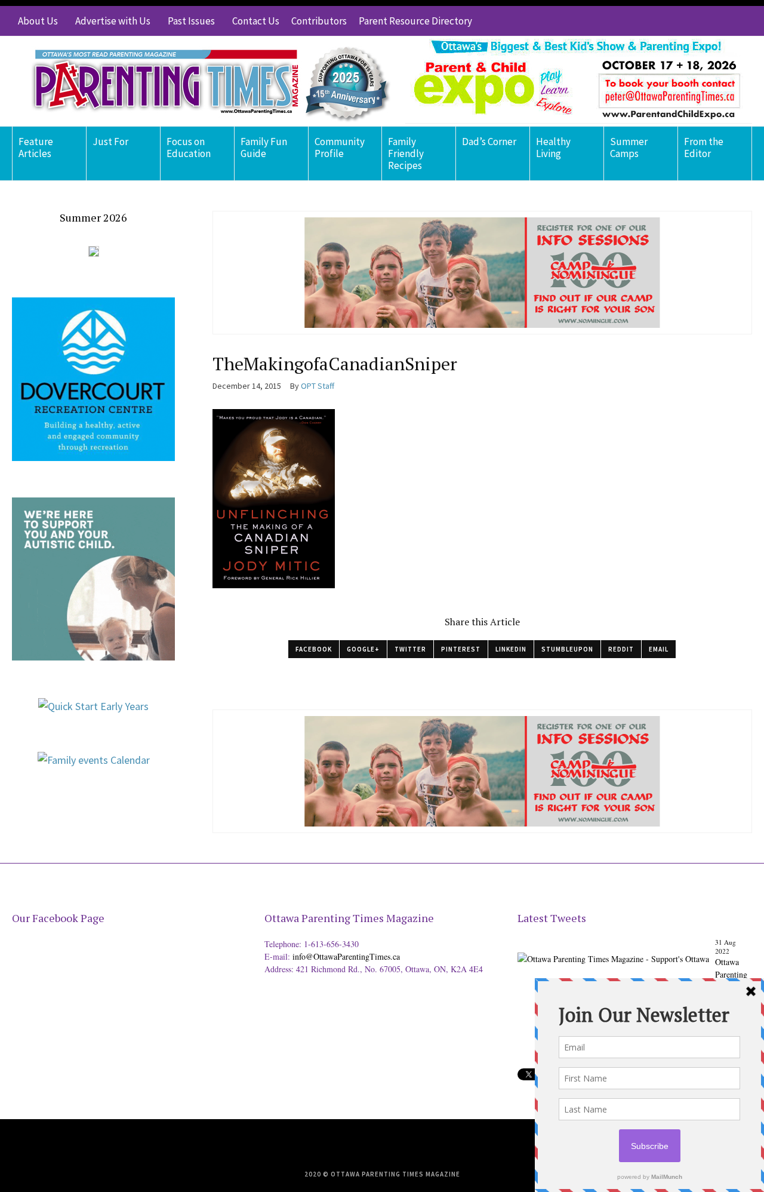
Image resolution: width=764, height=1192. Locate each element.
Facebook (313, 649)
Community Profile (340, 147)
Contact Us (255, 20)
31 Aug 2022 (725, 947)
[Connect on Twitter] (689, 21)
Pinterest (460, 649)
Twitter (410, 649)
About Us (38, 20)
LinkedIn (510, 649)
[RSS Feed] (671, 21)
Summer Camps (629, 147)
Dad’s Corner (489, 141)
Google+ (363, 649)
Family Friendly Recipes (406, 153)
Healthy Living (553, 147)
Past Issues (191, 20)
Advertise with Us (112, 20)
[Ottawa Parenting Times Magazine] (203, 81)
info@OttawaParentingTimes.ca (346, 956)
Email (658, 649)
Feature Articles (36, 147)
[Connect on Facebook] (707, 21)
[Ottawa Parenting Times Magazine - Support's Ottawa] (613, 950)
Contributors (319, 20)
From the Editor (703, 147)
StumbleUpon (567, 649)
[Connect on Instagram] (725, 21)
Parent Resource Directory (415, 20)
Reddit (621, 649)
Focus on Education (189, 147)
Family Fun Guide (264, 147)
